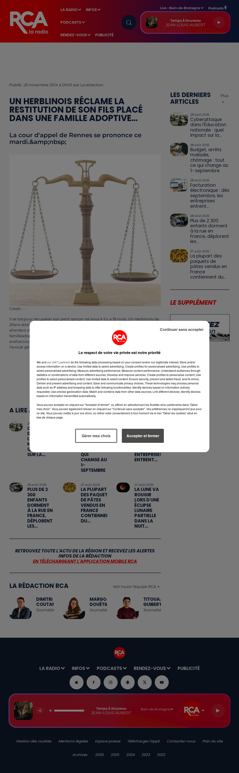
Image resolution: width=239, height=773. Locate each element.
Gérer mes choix (96, 435)
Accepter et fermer (143, 435)
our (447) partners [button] (58, 362)
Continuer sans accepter (182, 329)
